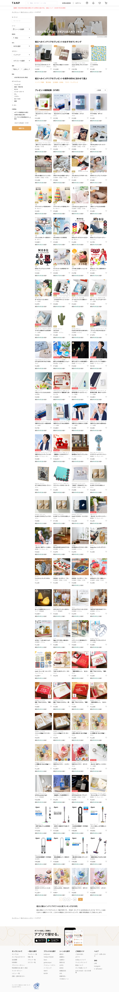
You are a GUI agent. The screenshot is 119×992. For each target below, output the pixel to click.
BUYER (46, 973)
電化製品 (48, 82)
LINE (95, 963)
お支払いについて (80, 960)
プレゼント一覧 (32, 954)
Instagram (97, 966)
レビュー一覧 (16, 973)
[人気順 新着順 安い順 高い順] (101, 90)
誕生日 (61, 954)
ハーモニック (48, 968)
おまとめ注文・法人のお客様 (83, 971)
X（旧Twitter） (98, 969)
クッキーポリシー (17, 971)
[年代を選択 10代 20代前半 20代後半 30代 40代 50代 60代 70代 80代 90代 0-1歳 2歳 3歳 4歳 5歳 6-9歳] (21, 46)
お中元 (61, 965)
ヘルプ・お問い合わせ (100, 955)
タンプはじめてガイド (18, 957)
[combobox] (41, 3)
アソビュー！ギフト (49, 965)
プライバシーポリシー (18, 965)
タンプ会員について (81, 968)
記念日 (61, 968)
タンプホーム (15, 12)
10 (74, 899)
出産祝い (62, 960)
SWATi (46, 971)
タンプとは (15, 954)
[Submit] (28, 3)
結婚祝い (62, 957)
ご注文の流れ (79, 954)
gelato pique (47, 962)
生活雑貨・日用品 (58, 82)
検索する (21, 128)
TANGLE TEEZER (48, 957)
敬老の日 (62, 962)
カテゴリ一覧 (32, 962)
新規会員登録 (66, 3)
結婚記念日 (63, 971)
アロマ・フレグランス (71, 82)
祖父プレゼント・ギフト (27, 12)
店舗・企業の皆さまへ (18, 976)
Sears (45, 960)
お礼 (61, 973)
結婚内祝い (63, 976)
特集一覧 (30, 957)
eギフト (77, 957)
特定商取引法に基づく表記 (20, 968)
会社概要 (14, 960)
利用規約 (14, 962)
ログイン (78, 3)
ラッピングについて (81, 962)
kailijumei (47, 954)
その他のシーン (64, 979)
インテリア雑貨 (39, 82)
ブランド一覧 (32, 960)
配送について (79, 965)
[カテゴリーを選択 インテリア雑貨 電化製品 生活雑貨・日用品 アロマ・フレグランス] (21, 61)
